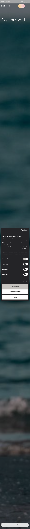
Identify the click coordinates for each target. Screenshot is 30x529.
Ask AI (21, 6)
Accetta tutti (15, 286)
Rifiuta (15, 297)
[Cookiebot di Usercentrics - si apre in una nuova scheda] (21, 230)
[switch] (23, 264)
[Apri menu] (27, 6)
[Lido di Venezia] (5, 6)
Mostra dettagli (20, 281)
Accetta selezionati (15, 291)
